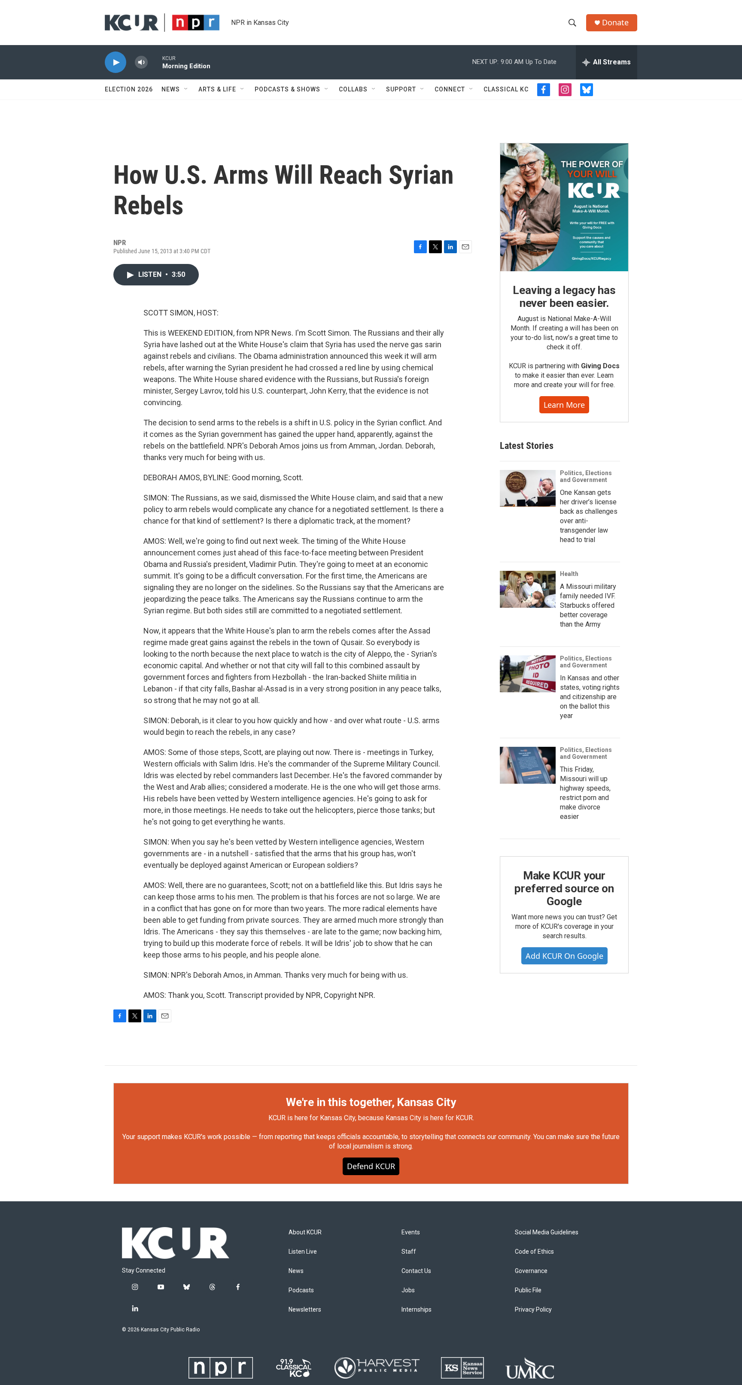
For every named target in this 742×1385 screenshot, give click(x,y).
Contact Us (416, 1271)
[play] (115, 62)
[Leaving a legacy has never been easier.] (564, 207)
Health (569, 573)
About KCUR (305, 1232)
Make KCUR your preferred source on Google (564, 888)
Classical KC (506, 89)
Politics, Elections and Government (586, 476)
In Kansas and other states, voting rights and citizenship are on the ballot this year (590, 697)
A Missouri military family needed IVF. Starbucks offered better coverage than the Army (588, 605)
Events (410, 1232)
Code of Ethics (534, 1252)
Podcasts (301, 1290)
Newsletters (305, 1309)
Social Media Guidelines (546, 1232)
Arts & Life (217, 89)
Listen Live (303, 1252)
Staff (408, 1252)
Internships (416, 1309)
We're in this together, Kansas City (371, 1102)
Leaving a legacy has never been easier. (564, 296)
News (170, 89)
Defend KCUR (371, 1166)
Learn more (564, 405)
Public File (528, 1290)
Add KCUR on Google (564, 956)
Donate (615, 22)
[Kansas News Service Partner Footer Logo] (462, 1368)
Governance (531, 1271)
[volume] (141, 62)
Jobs (408, 1290)
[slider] (155, 62)
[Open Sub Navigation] (186, 89)
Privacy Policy (533, 1309)
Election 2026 (129, 89)
